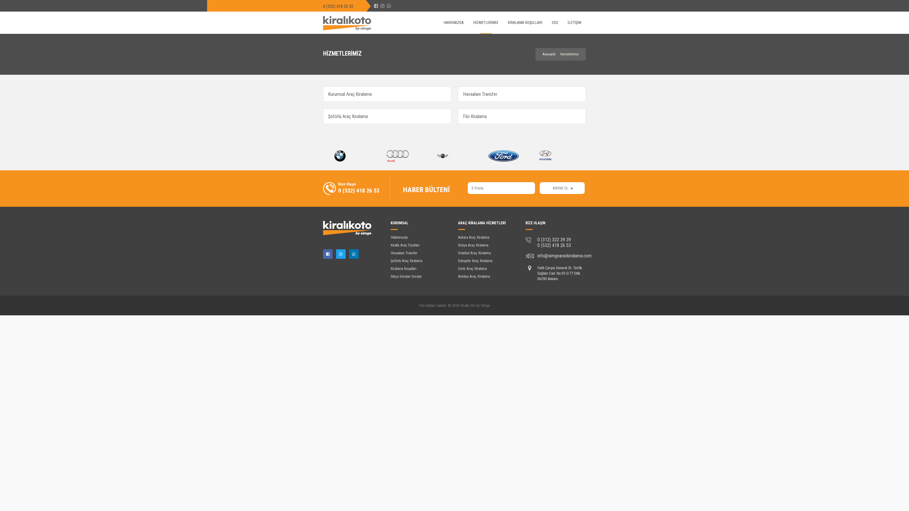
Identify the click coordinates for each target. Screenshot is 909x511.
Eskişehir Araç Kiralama (475, 261)
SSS (555, 22)
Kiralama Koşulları (525, 22)
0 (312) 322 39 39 (554, 239)
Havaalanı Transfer (404, 253)
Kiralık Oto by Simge (475, 305)
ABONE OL (561, 188)
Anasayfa (549, 54)
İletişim (574, 22)
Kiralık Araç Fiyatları (405, 245)
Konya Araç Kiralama (473, 245)
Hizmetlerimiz (485, 22)
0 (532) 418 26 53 (338, 6)
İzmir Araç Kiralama (472, 268)
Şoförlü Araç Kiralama (406, 261)
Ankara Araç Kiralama (473, 237)
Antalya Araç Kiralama (474, 276)
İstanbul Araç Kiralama (474, 253)
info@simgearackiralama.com (564, 256)
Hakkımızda (454, 22)
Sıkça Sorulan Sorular (406, 276)
